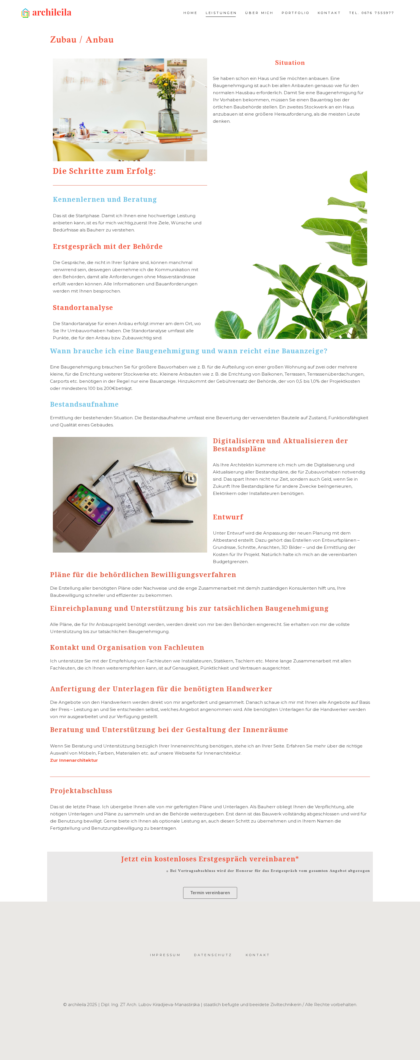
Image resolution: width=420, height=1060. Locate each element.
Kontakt (258, 955)
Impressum (165, 955)
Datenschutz (213, 955)
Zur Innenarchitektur (74, 760)
